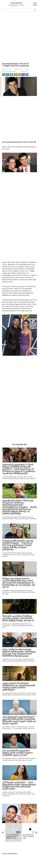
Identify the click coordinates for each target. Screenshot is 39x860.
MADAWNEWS (16, 3)
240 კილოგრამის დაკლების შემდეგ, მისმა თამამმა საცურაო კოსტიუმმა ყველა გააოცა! (17, 752)
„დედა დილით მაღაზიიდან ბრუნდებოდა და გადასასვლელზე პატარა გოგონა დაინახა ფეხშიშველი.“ (18, 686)
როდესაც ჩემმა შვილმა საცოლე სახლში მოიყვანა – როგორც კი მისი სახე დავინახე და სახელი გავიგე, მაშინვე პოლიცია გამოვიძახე (17, 545)
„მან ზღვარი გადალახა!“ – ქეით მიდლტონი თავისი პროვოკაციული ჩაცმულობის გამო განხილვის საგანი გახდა (19, 785)
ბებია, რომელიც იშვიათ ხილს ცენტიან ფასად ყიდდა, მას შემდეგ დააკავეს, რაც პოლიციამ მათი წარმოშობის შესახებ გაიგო (19, 652)
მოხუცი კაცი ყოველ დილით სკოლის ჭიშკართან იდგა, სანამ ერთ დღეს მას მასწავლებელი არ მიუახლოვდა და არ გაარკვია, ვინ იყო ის (18, 582)
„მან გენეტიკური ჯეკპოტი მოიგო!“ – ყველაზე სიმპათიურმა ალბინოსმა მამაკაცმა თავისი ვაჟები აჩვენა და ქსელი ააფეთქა (19, 720)
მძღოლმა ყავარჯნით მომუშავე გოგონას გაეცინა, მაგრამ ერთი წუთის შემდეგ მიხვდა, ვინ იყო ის (18, 618)
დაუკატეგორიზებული (9, 71)
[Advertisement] (19, 37)
